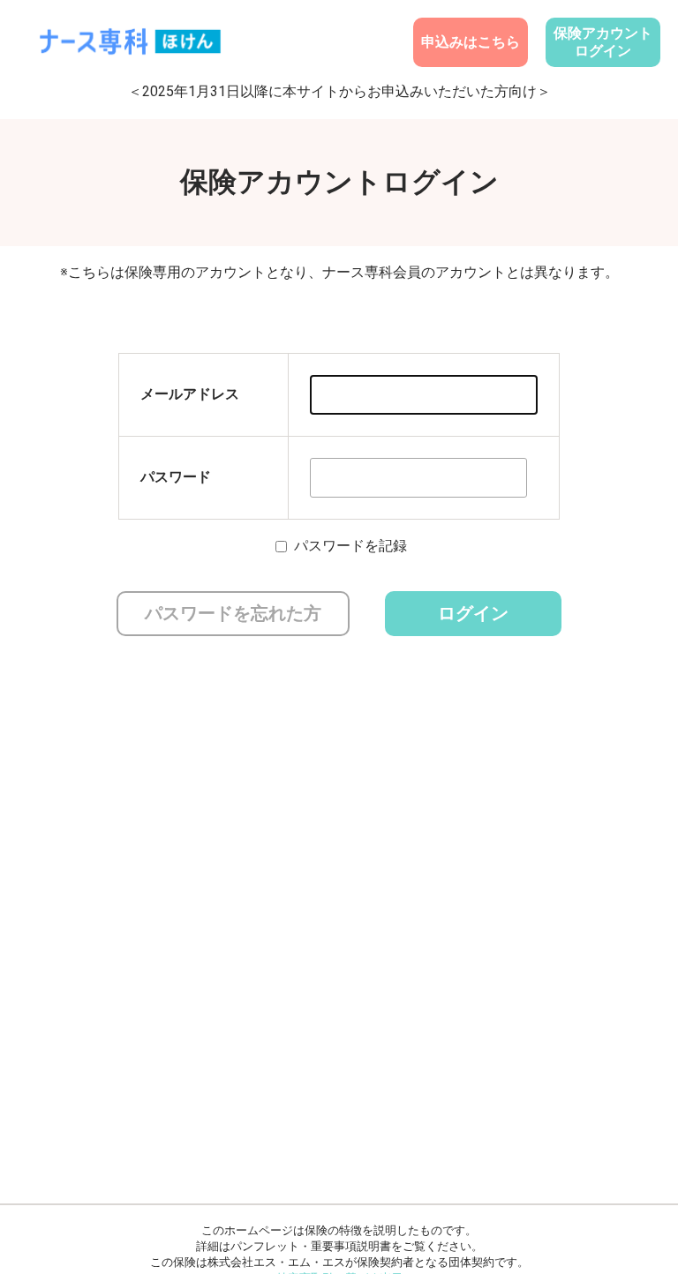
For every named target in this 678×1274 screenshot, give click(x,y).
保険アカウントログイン (603, 42)
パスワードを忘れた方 (233, 613)
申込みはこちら (470, 42)
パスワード (175, 476)
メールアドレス (189, 394)
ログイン (473, 613)
